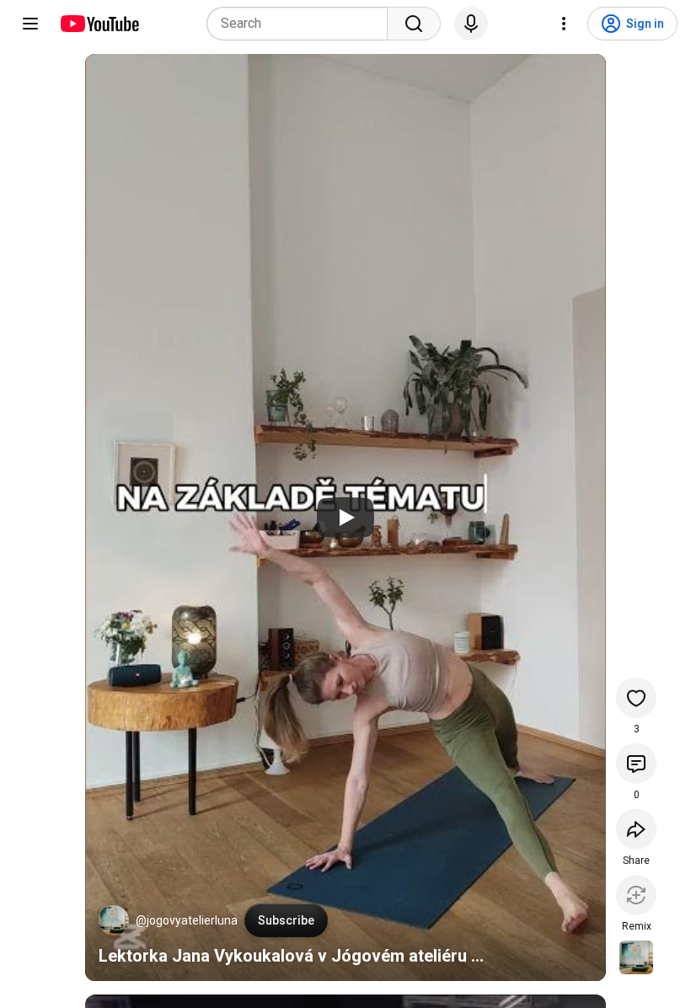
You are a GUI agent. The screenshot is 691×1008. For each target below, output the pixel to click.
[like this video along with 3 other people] (636, 698)
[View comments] (636, 763)
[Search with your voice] (471, 23)
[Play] (345, 517)
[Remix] (636, 895)
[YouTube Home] (99, 23)
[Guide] (30, 23)
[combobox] (302, 23)
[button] (114, 920)
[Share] (636, 829)
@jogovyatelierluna (187, 920)
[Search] (414, 23)
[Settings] (564, 23)
